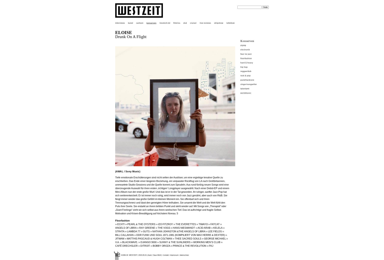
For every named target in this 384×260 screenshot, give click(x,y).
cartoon (139, 23)
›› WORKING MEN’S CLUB (205, 242)
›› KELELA (216, 228)
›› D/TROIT (144, 246)
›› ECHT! (120, 224)
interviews (120, 23)
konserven (151, 23)
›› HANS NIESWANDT (183, 228)
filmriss (176, 23)
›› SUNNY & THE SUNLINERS (173, 242)
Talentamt (244, 89)
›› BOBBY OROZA (160, 246)
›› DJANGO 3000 (147, 242)
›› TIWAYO (202, 224)
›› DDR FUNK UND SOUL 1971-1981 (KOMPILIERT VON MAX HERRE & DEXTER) (179, 235)
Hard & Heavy (246, 63)
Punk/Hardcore (247, 80)
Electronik (245, 50)
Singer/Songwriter (248, 84)
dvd (185, 23)
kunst (130, 23)
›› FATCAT (214, 224)
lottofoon (230, 23)
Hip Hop (244, 67)
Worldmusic (245, 93)
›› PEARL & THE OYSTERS (140, 224)
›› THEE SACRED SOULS (187, 238)
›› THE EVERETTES (185, 224)
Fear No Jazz (246, 54)
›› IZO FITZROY (164, 224)
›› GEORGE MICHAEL (214, 238)
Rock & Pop (245, 76)
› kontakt (165, 255)
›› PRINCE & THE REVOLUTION (188, 246)
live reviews (205, 23)
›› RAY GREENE (146, 228)
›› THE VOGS (163, 228)
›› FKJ (210, 246)
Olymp (243, 45)
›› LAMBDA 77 (132, 231)
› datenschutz (184, 255)
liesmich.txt (165, 23)
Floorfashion (246, 58)
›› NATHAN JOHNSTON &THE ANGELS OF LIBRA (177, 231)
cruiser (193, 23)
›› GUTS (145, 231)
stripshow (218, 23)
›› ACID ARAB (203, 228)
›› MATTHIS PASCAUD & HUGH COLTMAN (148, 238)
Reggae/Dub (245, 71)
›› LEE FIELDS (214, 231)
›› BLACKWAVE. (129, 242)
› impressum (173, 255)
